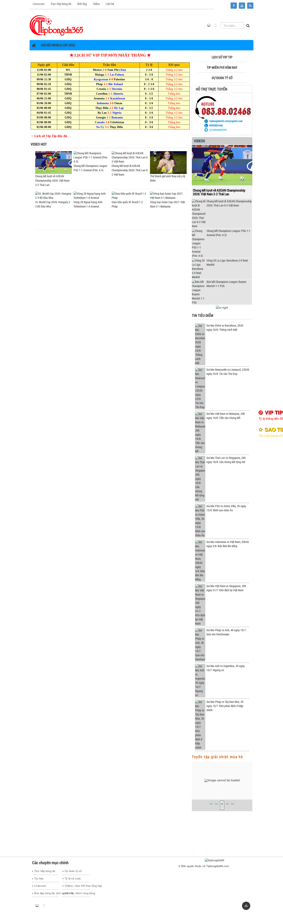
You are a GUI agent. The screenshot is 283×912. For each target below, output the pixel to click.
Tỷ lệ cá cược (73, 878)
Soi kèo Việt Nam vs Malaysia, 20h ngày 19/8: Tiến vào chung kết (225, 416)
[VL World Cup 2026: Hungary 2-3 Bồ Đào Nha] (53, 195)
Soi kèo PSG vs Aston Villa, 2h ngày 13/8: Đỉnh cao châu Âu (226, 508)
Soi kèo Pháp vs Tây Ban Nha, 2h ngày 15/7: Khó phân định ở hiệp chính (224, 706)
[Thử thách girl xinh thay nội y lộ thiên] (168, 162)
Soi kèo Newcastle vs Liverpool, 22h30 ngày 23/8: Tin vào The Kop (227, 372)
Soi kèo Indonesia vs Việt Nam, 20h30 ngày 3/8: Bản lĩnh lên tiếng (227, 544)
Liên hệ (69, 893)
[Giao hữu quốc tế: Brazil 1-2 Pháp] (130, 195)
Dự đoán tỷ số (73, 871)
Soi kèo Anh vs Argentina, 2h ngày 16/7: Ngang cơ (225, 668)
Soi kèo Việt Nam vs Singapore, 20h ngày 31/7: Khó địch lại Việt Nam (226, 588)
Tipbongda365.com (217, 866)
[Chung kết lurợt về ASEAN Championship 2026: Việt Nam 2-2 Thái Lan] (53, 162)
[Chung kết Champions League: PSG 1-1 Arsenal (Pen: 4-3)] (92, 157)
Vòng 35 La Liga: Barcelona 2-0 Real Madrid (227, 262)
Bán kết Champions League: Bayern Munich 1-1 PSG (226, 284)
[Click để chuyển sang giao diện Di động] (216, 25)
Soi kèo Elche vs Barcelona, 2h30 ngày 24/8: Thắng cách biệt (224, 327)
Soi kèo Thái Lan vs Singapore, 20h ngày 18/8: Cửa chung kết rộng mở (226, 460)
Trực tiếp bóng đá (44, 871)
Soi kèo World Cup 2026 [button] (58, 45)
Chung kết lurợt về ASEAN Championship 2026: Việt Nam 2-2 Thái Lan (52, 180)
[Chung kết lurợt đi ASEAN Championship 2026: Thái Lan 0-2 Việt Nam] (130, 157)
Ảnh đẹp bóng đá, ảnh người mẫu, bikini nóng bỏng (46, 893)
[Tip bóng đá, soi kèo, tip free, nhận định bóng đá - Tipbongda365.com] (56, 25)
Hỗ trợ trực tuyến (211, 89)
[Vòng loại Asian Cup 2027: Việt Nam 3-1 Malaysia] (168, 195)
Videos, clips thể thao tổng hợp (77, 886)
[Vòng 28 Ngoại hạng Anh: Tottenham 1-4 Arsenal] (92, 195)
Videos (199, 140)
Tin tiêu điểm (202, 315)
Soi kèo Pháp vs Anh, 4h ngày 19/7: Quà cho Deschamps (226, 632)
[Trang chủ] (34, 45)
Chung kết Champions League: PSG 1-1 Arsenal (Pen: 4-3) (228, 233)
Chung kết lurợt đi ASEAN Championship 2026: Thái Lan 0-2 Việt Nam (130, 170)
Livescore (40, 886)
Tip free (38, 878)
